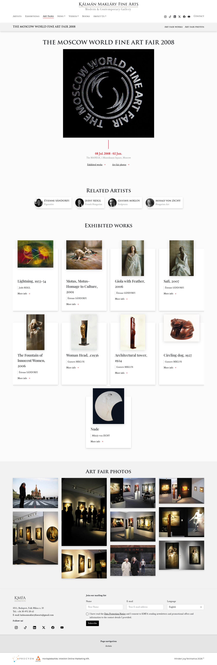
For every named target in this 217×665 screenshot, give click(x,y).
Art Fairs (48, 16)
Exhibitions (32, 16)
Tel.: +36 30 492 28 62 (23, 611)
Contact (199, 16)
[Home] (108, 5)
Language (171, 601)
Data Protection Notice (115, 613)
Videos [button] (73, 16)
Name (89, 601)
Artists (17, 16)
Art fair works (174, 27)
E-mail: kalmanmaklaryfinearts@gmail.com (33, 615)
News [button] (60, 16)
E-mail (130, 601)
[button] (16, 627)
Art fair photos (194, 27)
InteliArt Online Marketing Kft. (74, 658)
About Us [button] (99, 16)
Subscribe (92, 623)
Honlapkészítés (50, 658)
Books (86, 16)
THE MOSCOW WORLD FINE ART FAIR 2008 (44, 27)
